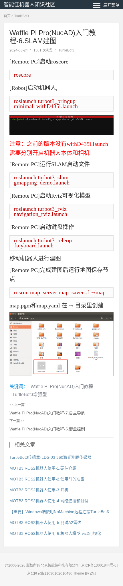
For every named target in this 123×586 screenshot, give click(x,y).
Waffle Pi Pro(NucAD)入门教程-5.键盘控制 (47, 429)
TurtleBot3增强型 (29, 394)
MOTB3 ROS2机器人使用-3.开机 (38, 490)
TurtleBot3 (21, 16)
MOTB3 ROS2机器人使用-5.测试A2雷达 (45, 522)
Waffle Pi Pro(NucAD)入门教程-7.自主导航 (47, 413)
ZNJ (93, 573)
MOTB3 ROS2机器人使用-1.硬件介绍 (42, 468)
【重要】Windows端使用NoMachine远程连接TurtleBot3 (59, 511)
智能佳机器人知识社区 (29, 4)
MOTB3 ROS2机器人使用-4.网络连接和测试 (48, 500)
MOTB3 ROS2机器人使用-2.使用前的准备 (46, 479)
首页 (7, 16)
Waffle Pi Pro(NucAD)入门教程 (62, 386)
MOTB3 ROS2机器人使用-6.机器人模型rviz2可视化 (55, 533)
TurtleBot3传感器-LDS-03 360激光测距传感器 (50, 457)
